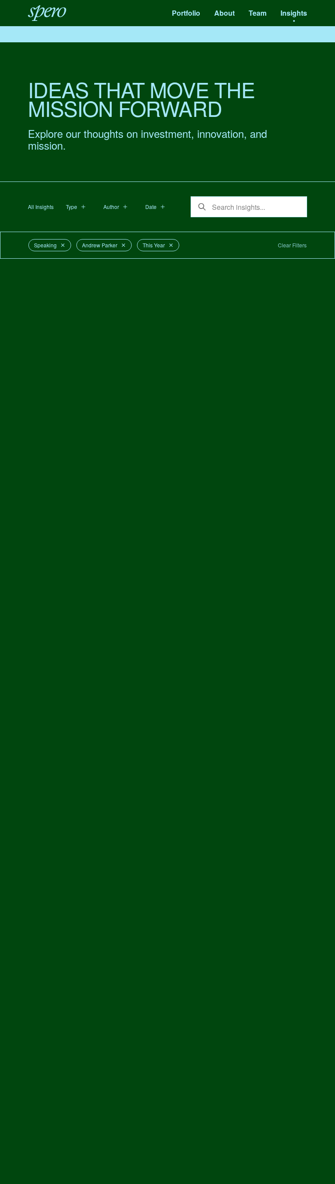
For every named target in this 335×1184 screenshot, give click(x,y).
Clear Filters (292, 245)
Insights (293, 13)
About (224, 13)
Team (258, 13)
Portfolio (186, 13)
